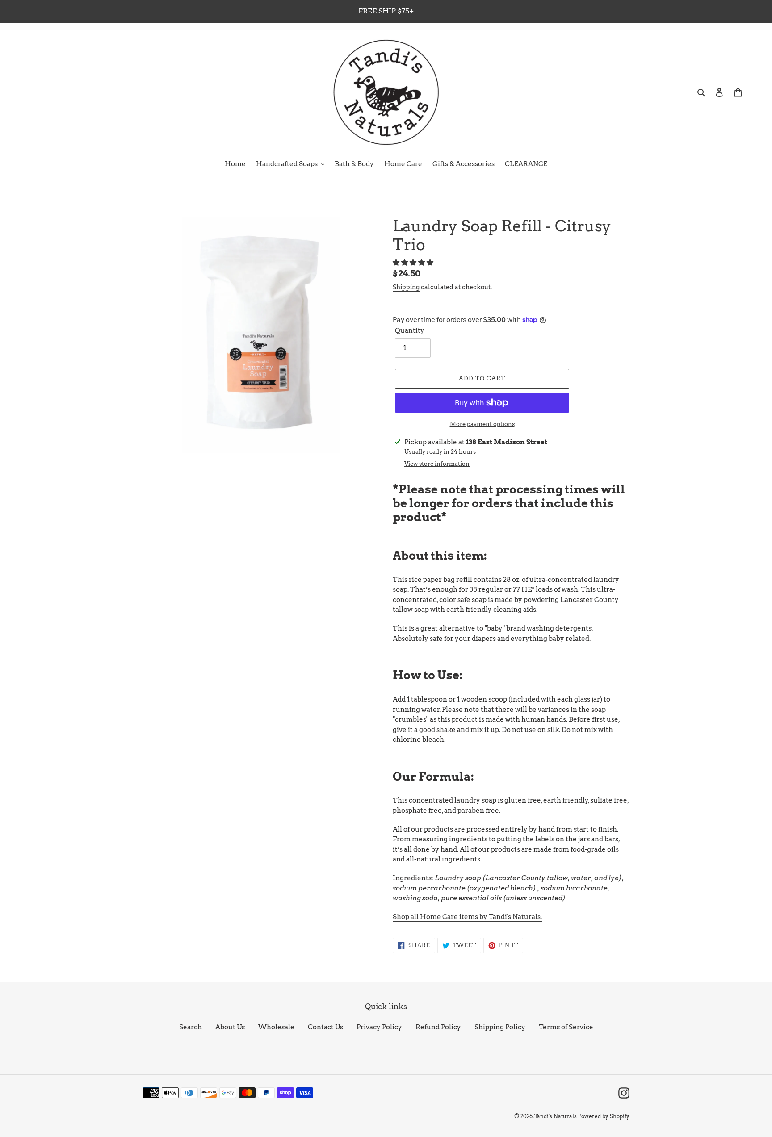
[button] (414, 263)
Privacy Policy (379, 1027)
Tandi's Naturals (555, 1116)
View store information (437, 463)
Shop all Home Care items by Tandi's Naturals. (467, 917)
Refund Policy (438, 1027)
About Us (230, 1027)
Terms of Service (566, 1027)
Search (190, 1027)
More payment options (482, 424)
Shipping (406, 287)
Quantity (409, 330)
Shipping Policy (499, 1027)
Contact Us (325, 1027)
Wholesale (276, 1027)
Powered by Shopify (603, 1116)
